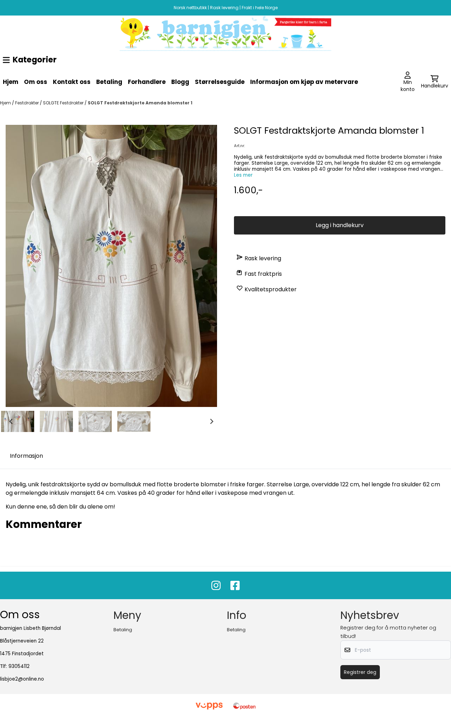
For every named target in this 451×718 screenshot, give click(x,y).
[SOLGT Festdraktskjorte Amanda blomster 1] (111, 266)
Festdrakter (27, 103)
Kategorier (35, 59)
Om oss (35, 82)
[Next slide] (211, 421)
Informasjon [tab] (26, 456)
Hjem (10, 82)
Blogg (180, 82)
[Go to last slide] (11, 421)
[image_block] (225, 33)
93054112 (19, 666)
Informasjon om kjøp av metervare (304, 82)
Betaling (109, 82)
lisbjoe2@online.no (22, 679)
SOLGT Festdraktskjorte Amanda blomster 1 (140, 103)
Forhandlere (147, 82)
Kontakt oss (72, 82)
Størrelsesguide (220, 82)
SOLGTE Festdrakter (64, 103)
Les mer (243, 175)
